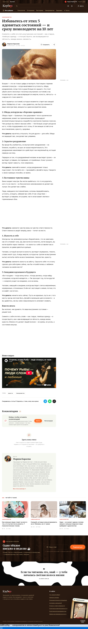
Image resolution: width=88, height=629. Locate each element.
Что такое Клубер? (54, 594)
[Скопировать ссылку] (54, 401)
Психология (21, 10)
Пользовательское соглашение (58, 600)
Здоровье (59, 10)
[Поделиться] (54, 44)
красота (10, 393)
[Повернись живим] (82, 621)
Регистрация (48, 421)
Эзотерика (39, 10)
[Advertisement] (29, 214)
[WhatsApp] (50, 401)
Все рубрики (9, 10)
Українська (6, 1)
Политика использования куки (57, 611)
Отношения (30, 10)
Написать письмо (54, 597)
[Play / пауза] (66, 2)
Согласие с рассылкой (55, 603)
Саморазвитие (49, 10)
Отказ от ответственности (57, 605)
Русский (12, 1)
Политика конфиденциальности (58, 608)
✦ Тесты (66, 10)
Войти (38, 421)
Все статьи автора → (19, 488)
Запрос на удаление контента (57, 614)
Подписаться (77, 547)
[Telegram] (45, 401)
